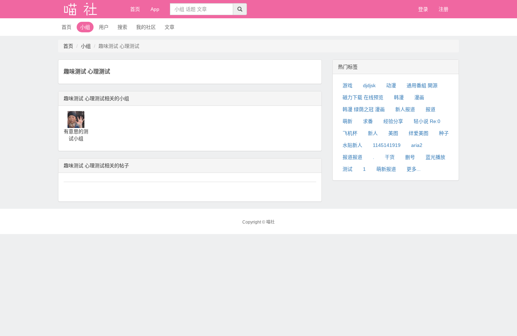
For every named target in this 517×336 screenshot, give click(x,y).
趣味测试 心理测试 (87, 72)
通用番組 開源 (422, 85)
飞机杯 (350, 133)
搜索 (122, 27)
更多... (414, 169)
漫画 (419, 97)
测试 (347, 169)
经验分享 (393, 121)
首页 (135, 9)
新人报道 (405, 109)
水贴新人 (352, 145)
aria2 (416, 145)
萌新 (347, 121)
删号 (410, 157)
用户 (104, 27)
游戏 (347, 85)
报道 (430, 109)
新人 (373, 133)
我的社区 (146, 27)
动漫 (391, 85)
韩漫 (399, 97)
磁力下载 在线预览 (363, 97)
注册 (443, 9)
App (155, 9)
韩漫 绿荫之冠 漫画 (364, 109)
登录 (423, 9)
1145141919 (387, 145)
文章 (169, 27)
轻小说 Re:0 (427, 121)
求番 (368, 121)
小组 (85, 27)
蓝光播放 (435, 157)
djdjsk (369, 85)
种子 (444, 133)
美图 (393, 133)
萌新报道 (386, 169)
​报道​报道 (352, 157)
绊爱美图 (418, 133)
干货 (390, 157)
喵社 (270, 222)
